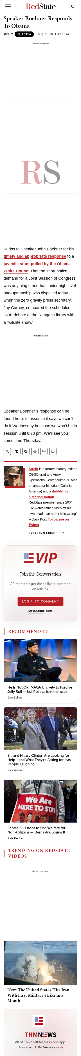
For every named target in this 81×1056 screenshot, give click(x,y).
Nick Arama (14, 770)
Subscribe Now (40, 611)
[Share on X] (7, 451)
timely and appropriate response (35, 256)
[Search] (73, 6)
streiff (8, 34)
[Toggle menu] (8, 6)
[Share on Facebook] (25, 451)
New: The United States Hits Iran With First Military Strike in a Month (38, 995)
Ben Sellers (14, 697)
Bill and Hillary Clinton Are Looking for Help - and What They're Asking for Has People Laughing (39, 759)
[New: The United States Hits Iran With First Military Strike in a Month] (40, 962)
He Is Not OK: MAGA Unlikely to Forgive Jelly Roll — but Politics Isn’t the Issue (39, 689)
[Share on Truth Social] (16, 451)
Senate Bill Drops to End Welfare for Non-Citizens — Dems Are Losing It (36, 830)
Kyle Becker (15, 838)
